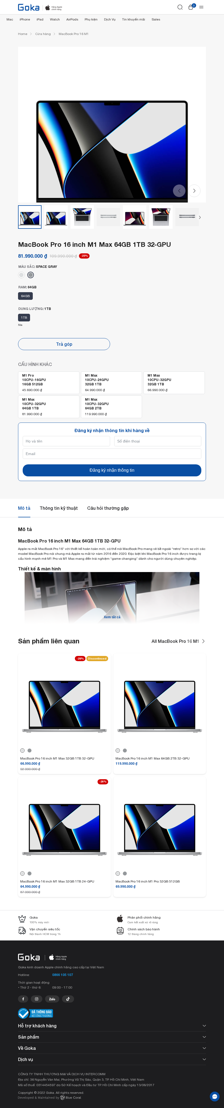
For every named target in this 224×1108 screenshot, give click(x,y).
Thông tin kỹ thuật (59, 508)
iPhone (25, 19)
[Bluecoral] (49, 1098)
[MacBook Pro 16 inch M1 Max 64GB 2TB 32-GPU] (160, 743)
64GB (25, 296)
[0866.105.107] (23, 999)
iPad (40, 19)
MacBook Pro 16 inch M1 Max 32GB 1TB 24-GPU (57, 881)
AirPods (72, 19)
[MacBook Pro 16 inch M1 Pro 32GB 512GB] (160, 866)
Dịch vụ (25, 1059)
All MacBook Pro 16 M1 (175, 641)
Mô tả (24, 508)
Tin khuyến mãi (133, 19)
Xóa (20, 324)
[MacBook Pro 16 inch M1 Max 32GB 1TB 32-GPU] (64, 743)
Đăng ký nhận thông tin (112, 470)
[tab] (24, 508)
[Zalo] (52, 999)
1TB (24, 317)
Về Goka (27, 1048)
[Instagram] (36, 999)
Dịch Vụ (110, 19)
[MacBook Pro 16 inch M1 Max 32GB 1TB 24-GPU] (64, 866)
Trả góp (64, 344)
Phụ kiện (91, 19)
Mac (10, 19)
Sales (156, 19)
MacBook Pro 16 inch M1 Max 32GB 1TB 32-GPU (57, 758)
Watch (55, 19)
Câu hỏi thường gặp (108, 508)
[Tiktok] (68, 999)
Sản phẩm (28, 1036)
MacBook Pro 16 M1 (74, 34)
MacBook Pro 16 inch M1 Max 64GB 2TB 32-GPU (153, 758)
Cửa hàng (43, 34)
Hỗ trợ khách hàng (37, 1025)
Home (22, 34)
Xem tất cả (112, 617)
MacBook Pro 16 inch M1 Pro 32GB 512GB (148, 881)
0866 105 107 (62, 975)
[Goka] (28, 7)
